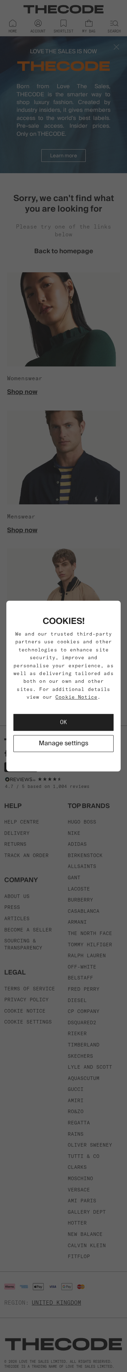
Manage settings (63, 743)
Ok (63, 722)
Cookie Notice (76, 697)
